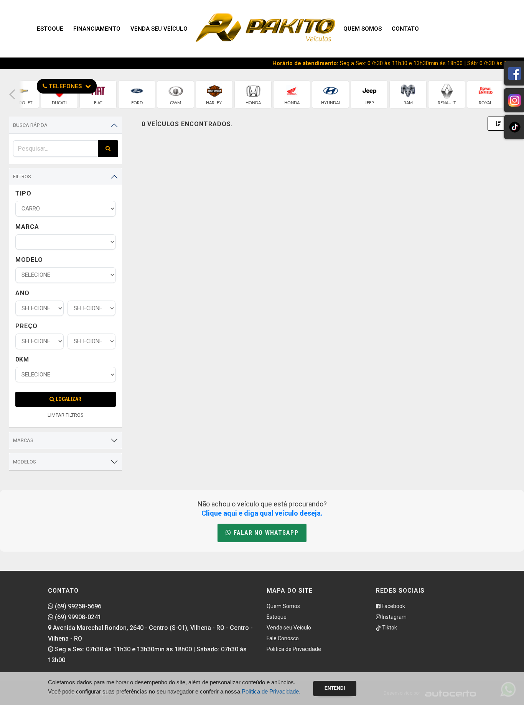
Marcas (23, 440)
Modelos (24, 462)
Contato (405, 28)
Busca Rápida (30, 125)
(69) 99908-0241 (77, 617)
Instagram (394, 617)
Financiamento (96, 28)
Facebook (393, 606)
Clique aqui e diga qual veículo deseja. (262, 513)
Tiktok (389, 627)
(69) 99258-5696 (77, 606)
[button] (12, 94)
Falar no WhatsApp (264, 532)
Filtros (22, 176)
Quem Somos (362, 28)
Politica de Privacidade (294, 649)
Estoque (50, 28)
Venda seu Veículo (159, 28)
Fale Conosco (283, 638)
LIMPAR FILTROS (66, 415)
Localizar (67, 399)
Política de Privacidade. (271, 691)
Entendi (335, 688)
